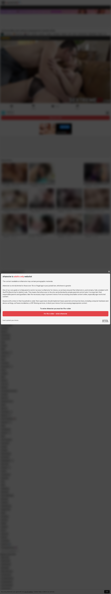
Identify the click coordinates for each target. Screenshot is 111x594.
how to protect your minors (10, 320)
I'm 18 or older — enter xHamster (55, 314)
